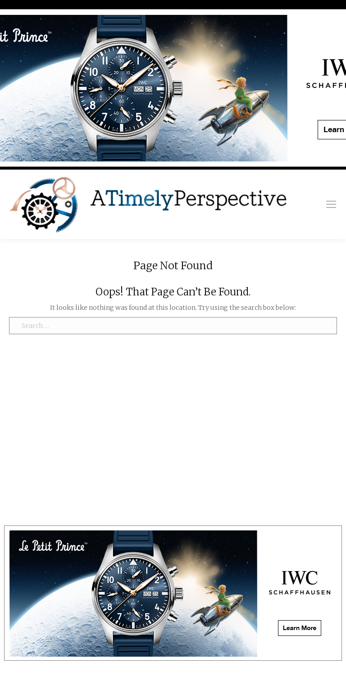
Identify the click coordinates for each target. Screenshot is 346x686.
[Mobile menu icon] (331, 204)
